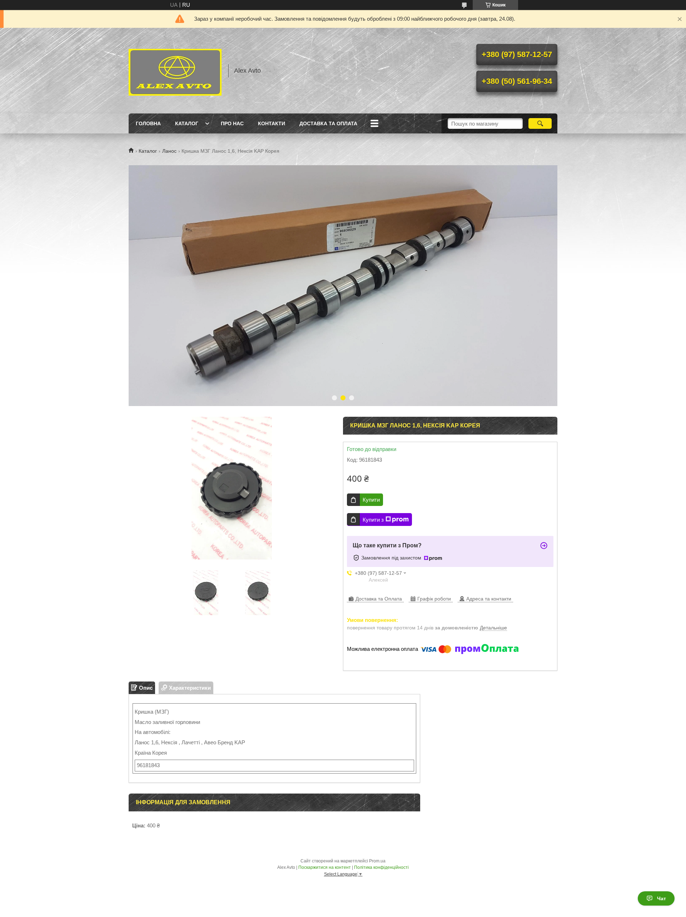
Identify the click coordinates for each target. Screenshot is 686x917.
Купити (371, 500)
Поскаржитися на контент (324, 867)
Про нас (232, 123)
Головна (148, 123)
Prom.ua (377, 860)
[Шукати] (540, 123)
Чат (661, 898)
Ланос (169, 151)
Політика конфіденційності (381, 867)
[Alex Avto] (175, 70)
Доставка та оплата (328, 123)
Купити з (373, 520)
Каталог (186, 123)
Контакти (271, 123)
